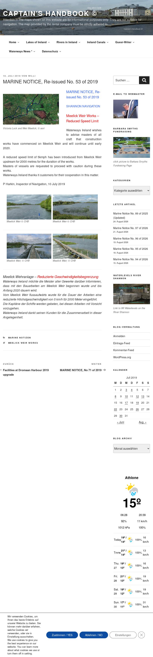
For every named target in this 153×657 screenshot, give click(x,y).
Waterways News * (20, 51)
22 (115, 409)
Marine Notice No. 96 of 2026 (130, 238)
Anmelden (119, 336)
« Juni (120, 422)
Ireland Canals (96, 42)
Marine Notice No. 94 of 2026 (130, 259)
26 (137, 409)
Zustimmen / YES (62, 635)
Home (12, 42)
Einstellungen (123, 635)
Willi (32, 75)
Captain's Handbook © (50, 13)
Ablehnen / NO (93, 635)
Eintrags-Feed (121, 343)
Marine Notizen (19, 337)
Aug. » (142, 422)
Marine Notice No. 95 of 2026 (130, 249)
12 (137, 396)
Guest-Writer (123, 42)
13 (142, 396)
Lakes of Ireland (36, 42)
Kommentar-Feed (123, 350)
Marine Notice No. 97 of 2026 (130, 228)
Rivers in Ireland (67, 42)
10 (126, 396)
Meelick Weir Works (23, 342)
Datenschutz (50, 51)
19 (137, 402)
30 (120, 415)
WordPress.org (122, 357)
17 (126, 402)
